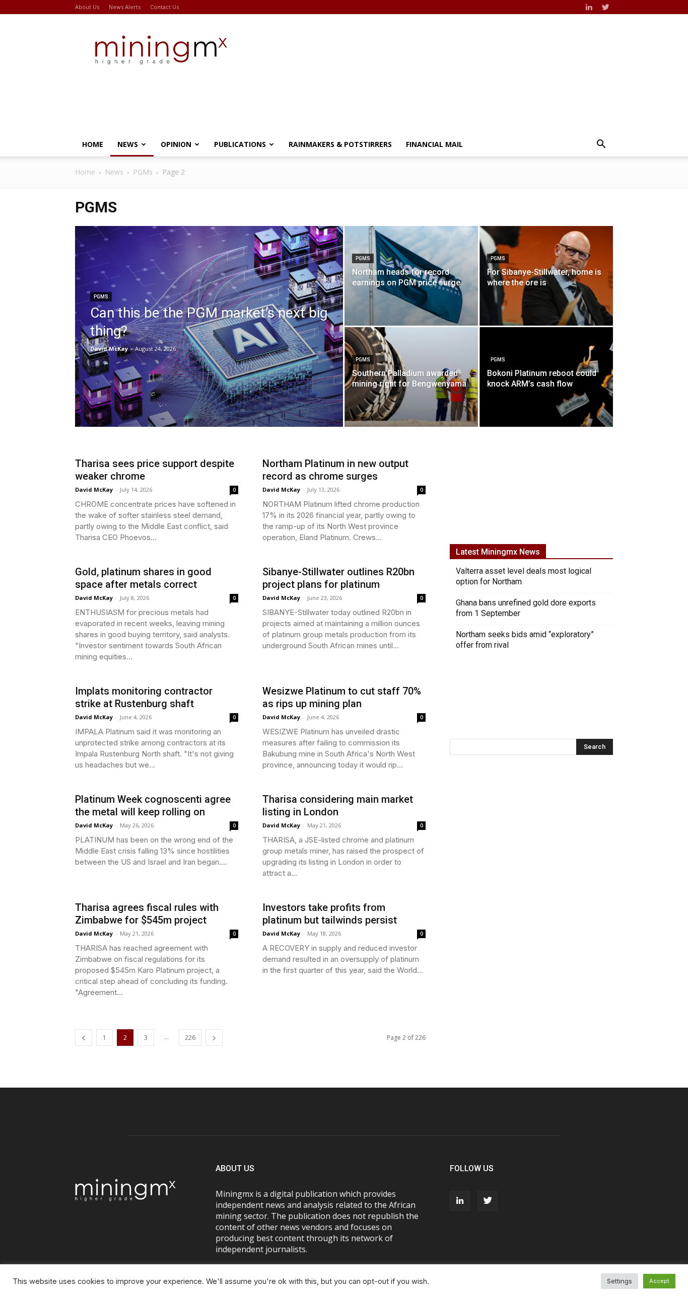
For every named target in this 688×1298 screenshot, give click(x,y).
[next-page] (214, 1037)
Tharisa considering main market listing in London (337, 805)
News (127, 144)
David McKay (109, 348)
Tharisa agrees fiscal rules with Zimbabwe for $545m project (147, 913)
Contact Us (164, 7)
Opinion (176, 144)
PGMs (143, 172)
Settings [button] (619, 1281)
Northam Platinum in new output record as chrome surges (335, 469)
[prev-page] (83, 1037)
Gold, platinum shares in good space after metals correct (143, 578)
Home (92, 144)
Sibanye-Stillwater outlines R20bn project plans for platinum (338, 578)
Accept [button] (659, 1280)
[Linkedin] (588, 7)
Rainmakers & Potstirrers (340, 144)
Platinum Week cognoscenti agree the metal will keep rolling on (153, 805)
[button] (601, 144)
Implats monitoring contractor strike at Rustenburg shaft (144, 697)
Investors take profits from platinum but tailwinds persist (329, 913)
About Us (87, 7)
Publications (240, 144)
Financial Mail (434, 144)
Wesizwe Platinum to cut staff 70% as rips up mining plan (341, 697)
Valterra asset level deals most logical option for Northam (523, 576)
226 (190, 1037)
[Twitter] (605, 7)
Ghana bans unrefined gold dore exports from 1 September (526, 608)
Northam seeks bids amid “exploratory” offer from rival (525, 640)
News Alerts (125, 7)
